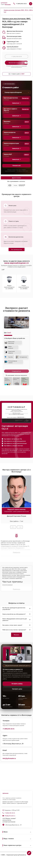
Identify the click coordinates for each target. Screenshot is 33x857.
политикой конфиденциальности (19, 66)
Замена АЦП (8, 154)
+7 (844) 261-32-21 (21, 3)
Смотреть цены (17, 689)
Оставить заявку (17, 683)
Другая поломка (16, 177)
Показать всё (16, 165)
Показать (16, 634)
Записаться (15, 103)
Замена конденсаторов (11, 143)
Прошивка (7, 121)
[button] (13, 527)
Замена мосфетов (9, 132)
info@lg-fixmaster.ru (9, 758)
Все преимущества (16, 249)
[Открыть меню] (30, 3)
